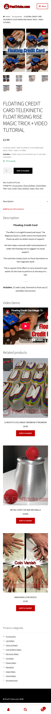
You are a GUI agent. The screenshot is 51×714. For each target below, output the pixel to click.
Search (25, 709)
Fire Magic (10, 658)
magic (32, 188)
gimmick (25, 188)
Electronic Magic (12, 654)
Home (8, 16)
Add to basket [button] (25, 433)
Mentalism (10, 667)
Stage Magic (11, 672)
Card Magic (10, 641)
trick (41, 188)
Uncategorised (12, 680)
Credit (14, 188)
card (9, 188)
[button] (44, 32)
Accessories (17, 16)
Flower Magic (11, 663)
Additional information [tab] (13, 209)
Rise (37, 188)
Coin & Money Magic (13, 649)
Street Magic (41, 185)
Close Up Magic (29, 185)
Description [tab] (8, 201)
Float (20, 188)
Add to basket (23, 170)
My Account (8, 709)
